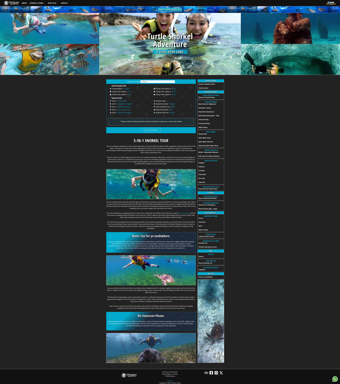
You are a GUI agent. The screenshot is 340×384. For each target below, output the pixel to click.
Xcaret (201, 218)
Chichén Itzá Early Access (208, 247)
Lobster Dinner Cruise (206, 236)
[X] (221, 373)
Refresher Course (205, 108)
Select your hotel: (133, 82)
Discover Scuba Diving (206, 97)
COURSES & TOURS (36, 3)
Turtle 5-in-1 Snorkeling (207, 205)
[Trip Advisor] (206, 373)
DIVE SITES (52, 3)
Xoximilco (202, 222)
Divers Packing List (205, 263)
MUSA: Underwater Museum (208, 152)
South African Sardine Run (208, 189)
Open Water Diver (205, 138)
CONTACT (64, 3)
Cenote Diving (203, 119)
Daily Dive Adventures (206, 112)
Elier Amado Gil (184, 213)
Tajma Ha (202, 182)
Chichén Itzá (203, 243)
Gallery (201, 256)
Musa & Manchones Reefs (208, 198)
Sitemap (170, 381)
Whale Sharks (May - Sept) (208, 209)
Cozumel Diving (204, 123)
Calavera (202, 167)
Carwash (202, 170)
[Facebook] (211, 373)
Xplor (200, 226)
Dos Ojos (202, 178)
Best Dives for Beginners (207, 104)
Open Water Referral (206, 142)
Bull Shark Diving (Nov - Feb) (209, 116)
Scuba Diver (203, 134)
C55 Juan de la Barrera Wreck (209, 156)
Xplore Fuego (203, 230)
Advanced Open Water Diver (208, 145)
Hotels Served (203, 88)
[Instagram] (216, 373)
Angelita (201, 163)
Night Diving (203, 127)
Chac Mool (202, 174)
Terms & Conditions (205, 277)
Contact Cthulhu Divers (207, 84)
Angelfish (202, 270)
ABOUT (24, 3)
